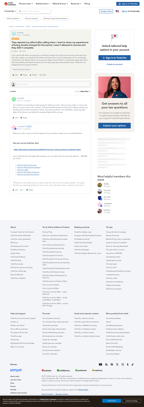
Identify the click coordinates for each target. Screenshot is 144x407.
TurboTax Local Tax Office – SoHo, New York (54, 293)
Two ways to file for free (19, 333)
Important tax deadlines (114, 282)
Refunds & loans (59, 4)
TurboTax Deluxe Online (21, 69)
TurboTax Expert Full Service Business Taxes (56, 264)
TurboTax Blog (16, 260)
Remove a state (22, 170)
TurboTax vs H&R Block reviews (85, 325)
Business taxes (42, 4)
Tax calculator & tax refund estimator (55, 322)
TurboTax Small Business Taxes (53, 272)
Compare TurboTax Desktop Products (87, 235)
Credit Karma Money (18, 257)
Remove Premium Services (26, 165)
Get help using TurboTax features (55, 18)
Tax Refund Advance (18, 250)
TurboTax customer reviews (84, 318)
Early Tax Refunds (17, 275)
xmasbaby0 (21, 126)
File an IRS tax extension (19, 329)
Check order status (81, 246)
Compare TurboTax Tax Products (22, 232)
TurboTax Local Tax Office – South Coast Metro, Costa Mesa (54, 299)
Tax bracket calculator (50, 325)
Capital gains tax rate (113, 260)
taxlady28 (20, 98)
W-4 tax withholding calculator (53, 333)
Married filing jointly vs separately (118, 239)
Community (9, 11)
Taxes (28, 26)
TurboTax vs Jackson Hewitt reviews (87, 336)
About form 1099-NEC (114, 253)
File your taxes (25, 4)
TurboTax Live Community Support (23, 318)
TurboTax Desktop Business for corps (87, 253)
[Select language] (117, 11)
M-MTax (106, 184)
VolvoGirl (107, 190)
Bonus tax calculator (49, 347)
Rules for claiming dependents (117, 246)
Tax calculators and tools (51, 318)
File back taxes (111, 264)
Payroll (108, 322)
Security (13, 390)
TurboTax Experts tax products (53, 248)
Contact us (14, 322)
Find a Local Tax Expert (50, 285)
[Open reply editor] (50, 84)
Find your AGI (111, 267)
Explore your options (114, 125)
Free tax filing (47, 232)
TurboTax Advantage (81, 250)
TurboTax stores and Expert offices (54, 281)
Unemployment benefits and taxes (118, 271)
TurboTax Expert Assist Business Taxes (56, 268)
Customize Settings (132, 401)
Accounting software (113, 318)
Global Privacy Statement (48, 399)
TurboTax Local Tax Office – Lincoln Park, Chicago (55, 305)
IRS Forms (14, 243)
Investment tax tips (112, 275)
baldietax (107, 210)
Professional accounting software (118, 333)
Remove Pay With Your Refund (28, 174)
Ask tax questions (13, 18)
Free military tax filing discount (53, 245)
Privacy (13, 386)
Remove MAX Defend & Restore (28, 167)
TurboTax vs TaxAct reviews (84, 333)
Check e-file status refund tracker (54, 329)
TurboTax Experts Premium (52, 252)
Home (11, 26)
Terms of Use (83, 390)
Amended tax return (113, 257)
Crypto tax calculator (49, 340)
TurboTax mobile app (18, 271)
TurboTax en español (18, 278)
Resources (75, 4)
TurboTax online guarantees (21, 239)
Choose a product (31, 18)
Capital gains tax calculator (52, 343)
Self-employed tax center (20, 246)
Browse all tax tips (112, 235)
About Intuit (14, 376)
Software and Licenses (18, 393)
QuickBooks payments (114, 325)
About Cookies (47, 394)
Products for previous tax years (22, 267)
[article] (50, 108)
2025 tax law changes (113, 289)
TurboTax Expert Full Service (52, 256)
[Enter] (19, 11)
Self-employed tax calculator (52, 336)
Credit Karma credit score (115, 336)
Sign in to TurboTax (116, 57)
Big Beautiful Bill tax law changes (22, 343)
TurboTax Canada (17, 264)
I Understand (112, 401)
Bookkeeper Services (113, 350)
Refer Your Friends (17, 347)
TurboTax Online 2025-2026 (21, 235)
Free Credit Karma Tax (114, 340)
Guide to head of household (116, 243)
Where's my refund (17, 325)
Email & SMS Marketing (114, 347)
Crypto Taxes (15, 253)
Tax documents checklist (51, 350)
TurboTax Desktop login (83, 232)
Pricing (87, 4)
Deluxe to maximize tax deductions (55, 235)
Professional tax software (115, 329)
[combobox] (34, 11)
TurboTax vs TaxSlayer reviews (85, 329)
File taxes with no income (115, 250)
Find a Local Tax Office (50, 288)
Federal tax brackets (113, 285)
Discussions (20, 26)
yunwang (20, 33)
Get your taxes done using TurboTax (45, 26)
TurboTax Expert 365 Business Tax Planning (54, 277)
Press (12, 383)
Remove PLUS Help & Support (28, 172)
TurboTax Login (16, 336)
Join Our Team (15, 380)
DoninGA (107, 197)
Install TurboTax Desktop (83, 243)
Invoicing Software (112, 354)
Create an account (115, 64)
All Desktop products (82, 239)
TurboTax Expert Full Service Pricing (55, 259)
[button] (106, 11)
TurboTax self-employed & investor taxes (55, 240)
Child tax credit (111, 278)
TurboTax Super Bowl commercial (86, 322)
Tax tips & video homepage (116, 232)
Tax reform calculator (49, 354)
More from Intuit (112, 343)
